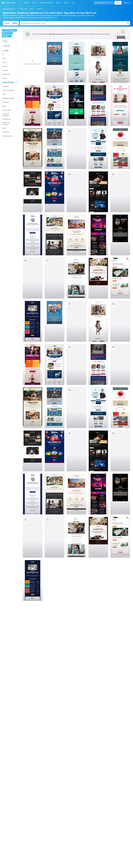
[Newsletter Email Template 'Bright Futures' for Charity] (54, 105)
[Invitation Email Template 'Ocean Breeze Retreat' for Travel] (76, 278)
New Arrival (23, 9)
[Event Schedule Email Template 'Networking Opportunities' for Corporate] (32, 321)
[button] (17, 41)
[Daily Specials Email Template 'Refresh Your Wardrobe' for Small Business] (98, 62)
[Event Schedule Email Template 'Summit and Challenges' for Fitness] (32, 105)
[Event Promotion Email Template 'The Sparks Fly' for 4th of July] (54, 191)
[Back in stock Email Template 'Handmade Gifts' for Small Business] (32, 148)
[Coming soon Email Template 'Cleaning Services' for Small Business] (32, 278)
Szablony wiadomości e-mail (9, 9)
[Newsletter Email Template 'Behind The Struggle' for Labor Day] (54, 148)
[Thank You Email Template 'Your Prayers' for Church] (98, 278)
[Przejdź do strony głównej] (7, 3)
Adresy (15, 23)
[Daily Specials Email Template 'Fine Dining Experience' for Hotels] (76, 234)
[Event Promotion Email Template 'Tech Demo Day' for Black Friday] (76, 105)
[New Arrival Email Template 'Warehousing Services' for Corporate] (98, 105)
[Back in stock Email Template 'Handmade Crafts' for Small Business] (32, 191)
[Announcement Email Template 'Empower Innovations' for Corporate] (76, 62)
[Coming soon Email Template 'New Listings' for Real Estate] (54, 234)
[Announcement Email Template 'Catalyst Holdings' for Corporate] (120, 62)
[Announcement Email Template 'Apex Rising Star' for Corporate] (32, 234)
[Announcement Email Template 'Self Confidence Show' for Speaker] (120, 234)
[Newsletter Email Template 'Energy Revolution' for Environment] (120, 191)
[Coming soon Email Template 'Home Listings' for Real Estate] (120, 278)
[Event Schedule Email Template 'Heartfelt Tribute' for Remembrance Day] (120, 148)
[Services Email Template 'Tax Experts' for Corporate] (54, 278)
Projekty (7, 23)
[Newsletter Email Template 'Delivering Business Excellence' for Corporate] (98, 148)
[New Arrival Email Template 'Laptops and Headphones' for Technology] (98, 191)
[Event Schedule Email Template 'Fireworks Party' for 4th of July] (76, 191)
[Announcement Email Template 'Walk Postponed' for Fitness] (54, 62)
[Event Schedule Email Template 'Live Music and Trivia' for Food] (76, 148)
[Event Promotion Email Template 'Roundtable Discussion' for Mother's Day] (120, 105)
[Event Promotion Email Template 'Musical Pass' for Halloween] (98, 234)
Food (31, 9)
